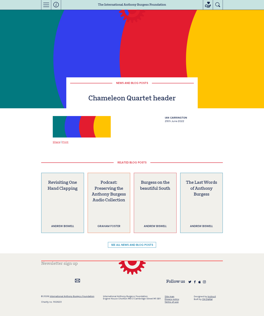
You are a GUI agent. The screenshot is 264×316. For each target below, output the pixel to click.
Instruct (212, 296)
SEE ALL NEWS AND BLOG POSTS (132, 245)
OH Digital (207, 299)
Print (65, 142)
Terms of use (172, 302)
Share (56, 142)
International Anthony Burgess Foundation (72, 296)
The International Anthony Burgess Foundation (132, 4)
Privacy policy (172, 299)
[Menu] (46, 5)
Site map (169, 296)
